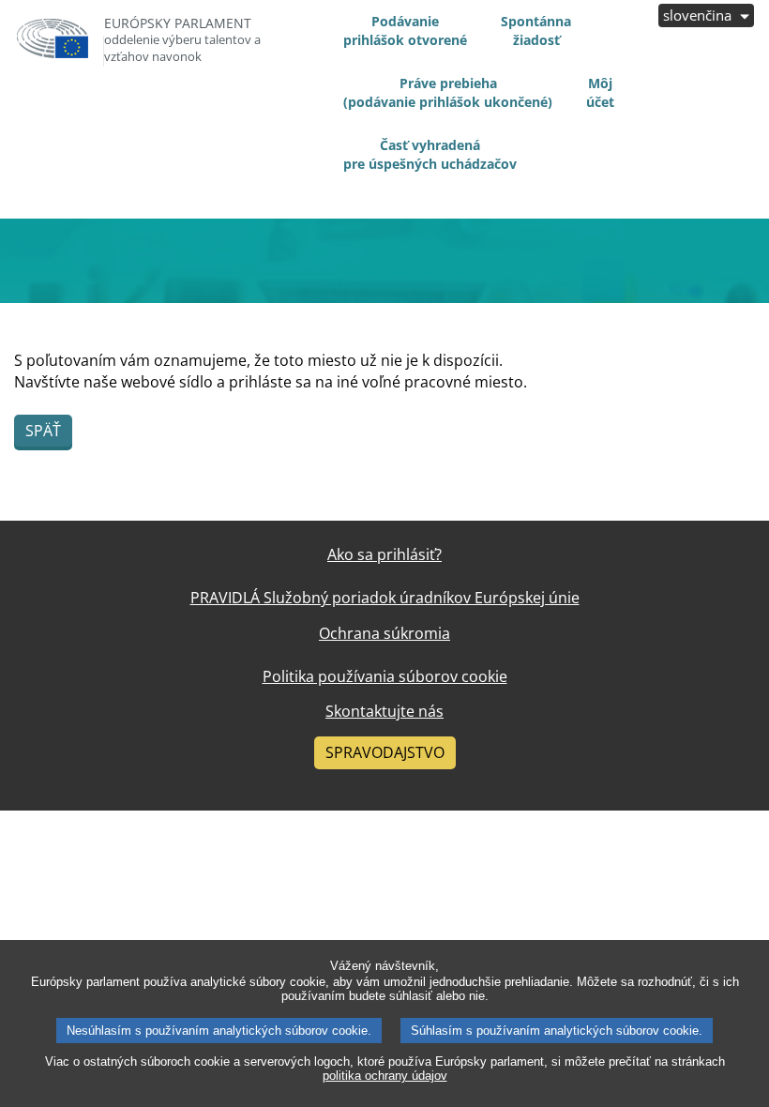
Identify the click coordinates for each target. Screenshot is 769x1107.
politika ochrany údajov (385, 1076)
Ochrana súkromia (384, 633)
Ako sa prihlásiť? (384, 554)
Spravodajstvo (385, 752)
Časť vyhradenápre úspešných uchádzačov (430, 154)
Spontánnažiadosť (536, 30)
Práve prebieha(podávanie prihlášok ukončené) (447, 92)
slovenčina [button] (699, 15)
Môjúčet (600, 92)
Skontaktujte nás (384, 711)
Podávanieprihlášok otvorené (405, 30)
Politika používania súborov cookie (385, 676)
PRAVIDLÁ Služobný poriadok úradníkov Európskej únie (385, 597)
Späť (43, 430)
